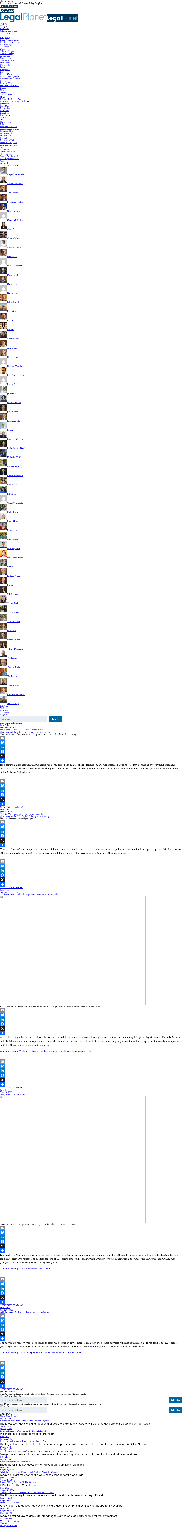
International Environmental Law (14, 101)
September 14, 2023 (9, 892)
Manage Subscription (9, 1521)
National (3, 708)
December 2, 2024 (8, 727)
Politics (3, 124)
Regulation (5, 138)
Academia (4, 28)
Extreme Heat (6, 83)
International (5, 710)
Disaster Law (6, 65)
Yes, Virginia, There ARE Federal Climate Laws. (21, 729)
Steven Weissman (7, 1426)
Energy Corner (7, 74)
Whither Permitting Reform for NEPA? (17, 1461)
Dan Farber (5, 725)
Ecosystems (5, 69)
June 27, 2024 (6, 811)
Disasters (4, 67)
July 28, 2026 (6, 1449)
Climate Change (7, 53)
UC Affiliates (6, 1518)
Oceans (3, 119)
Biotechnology (6, 44)
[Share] (91, 760)
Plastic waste (5, 122)
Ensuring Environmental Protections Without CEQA (23, 1441)
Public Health (6, 133)
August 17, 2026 (7, 1510)
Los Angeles (5, 115)
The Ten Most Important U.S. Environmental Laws (23, 814)
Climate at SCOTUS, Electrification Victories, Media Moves (27, 1492)
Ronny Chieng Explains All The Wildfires (18, 1482)
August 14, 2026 (7, 1500)
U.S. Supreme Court (9, 158)
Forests (3, 88)
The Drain (4, 149)
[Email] (91, 738)
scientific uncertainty (9, 145)
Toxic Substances (7, 151)
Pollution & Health (8, 126)
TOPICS (4, 24)
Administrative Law (8, 31)
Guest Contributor (8, 1416)
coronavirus (5, 56)
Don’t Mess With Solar (10, 1502)
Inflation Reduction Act (10, 99)
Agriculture (5, 33)
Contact (3, 1523)
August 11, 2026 (7, 1490)
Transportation (6, 154)
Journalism (4, 103)
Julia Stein (4, 890)
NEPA (3, 117)
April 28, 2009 (6, 1310)
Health (3, 97)
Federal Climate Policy (10, 85)
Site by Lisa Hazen (8, 1525)
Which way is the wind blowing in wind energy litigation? (25, 1420)
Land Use (4, 106)
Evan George (6, 1488)
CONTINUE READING (11, 807)
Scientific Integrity (8, 142)
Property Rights (7, 131)
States (2, 147)
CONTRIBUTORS (9, 165)
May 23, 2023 (6, 1092)
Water (2, 161)
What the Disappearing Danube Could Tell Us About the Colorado (29, 1472)
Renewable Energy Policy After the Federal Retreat (23, 1431)
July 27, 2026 (6, 1439)
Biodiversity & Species (10, 42)
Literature (4, 110)
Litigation (4, 113)
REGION (4, 706)
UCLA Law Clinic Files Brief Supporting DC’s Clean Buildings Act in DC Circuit (37, 1451)
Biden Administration (9, 40)
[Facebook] (91, 751)
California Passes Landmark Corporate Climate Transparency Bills (29, 894)
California (4, 46)
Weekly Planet (6, 163)
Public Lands (6, 135)
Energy (3, 72)
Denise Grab (5, 1447)
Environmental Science (10, 78)
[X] (91, 756)
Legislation (5, 108)
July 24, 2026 (6, 1418)
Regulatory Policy (8, 140)
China (2, 49)
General (3, 90)
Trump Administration (10, 156)
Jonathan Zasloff (7, 1477)
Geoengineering (7, 92)
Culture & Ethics (7, 60)
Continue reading (46, 1051)
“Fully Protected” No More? (12, 1094)
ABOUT (4, 715)
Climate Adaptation (8, 51)
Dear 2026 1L (6, 1513)
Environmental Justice (9, 76)
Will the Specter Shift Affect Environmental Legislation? (25, 1312)
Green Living (6, 94)
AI (1, 35)
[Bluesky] (91, 742)
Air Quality (5, 37)
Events (3, 81)
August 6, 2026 (7, 1469)
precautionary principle (10, 129)
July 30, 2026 (6, 1459)
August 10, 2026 (7, 1480)
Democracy (5, 62)
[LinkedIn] (91, 747)
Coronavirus (5, 58)
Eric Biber (4, 1436)
